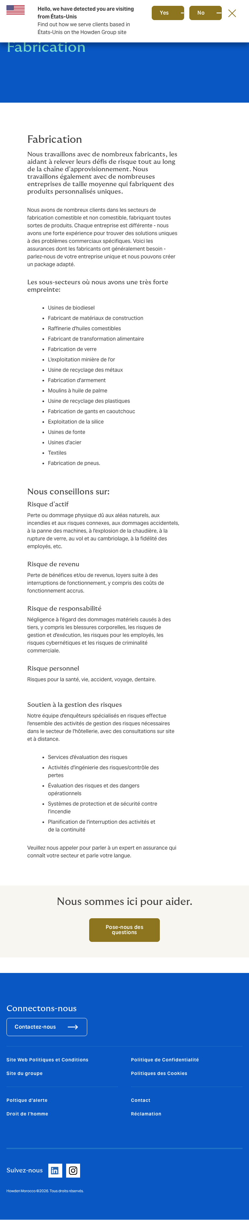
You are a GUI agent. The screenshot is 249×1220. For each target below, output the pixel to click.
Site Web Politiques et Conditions (47, 1060)
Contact (140, 1100)
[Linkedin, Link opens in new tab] (55, 1170)
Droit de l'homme (27, 1114)
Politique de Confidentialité (165, 1060)
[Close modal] (232, 13)
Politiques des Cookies (159, 1073)
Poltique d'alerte (27, 1100)
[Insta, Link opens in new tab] (73, 1170)
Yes (164, 12)
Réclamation (146, 1114)
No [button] (201, 12)
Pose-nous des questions (125, 930)
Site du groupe (24, 1073)
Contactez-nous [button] (35, 1026)
